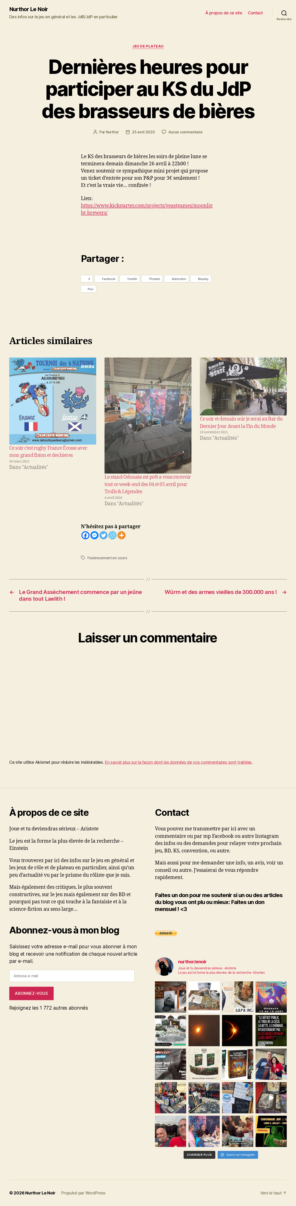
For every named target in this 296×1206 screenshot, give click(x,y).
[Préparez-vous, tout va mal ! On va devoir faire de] (271, 1030)
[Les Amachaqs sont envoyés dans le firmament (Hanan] (237, 997)
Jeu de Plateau (148, 46)
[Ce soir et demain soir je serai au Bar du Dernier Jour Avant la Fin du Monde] (243, 386)
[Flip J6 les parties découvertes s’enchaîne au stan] (204, 1131)
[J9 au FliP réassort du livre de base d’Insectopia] (271, 1097)
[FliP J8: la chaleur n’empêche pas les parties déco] (170, 1131)
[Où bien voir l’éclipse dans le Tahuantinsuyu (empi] (237, 1030)
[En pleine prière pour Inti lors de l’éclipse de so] (204, 1030)
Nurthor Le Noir (28, 9)
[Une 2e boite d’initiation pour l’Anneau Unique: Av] (204, 997)
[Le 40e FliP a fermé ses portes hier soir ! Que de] (271, 1064)
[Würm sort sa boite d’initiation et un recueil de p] (170, 997)
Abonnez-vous (31, 993)
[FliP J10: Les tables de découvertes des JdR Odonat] (237, 1097)
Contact (255, 12)
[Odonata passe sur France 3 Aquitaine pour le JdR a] (237, 1131)
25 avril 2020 (143, 132)
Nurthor (112, 132)
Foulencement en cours (107, 558)
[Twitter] (103, 535)
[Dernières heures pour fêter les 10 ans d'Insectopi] (204, 1064)
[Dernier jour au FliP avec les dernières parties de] (170, 1097)
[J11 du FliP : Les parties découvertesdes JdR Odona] (204, 1097)
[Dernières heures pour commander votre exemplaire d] (170, 1064)
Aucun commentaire (185, 132)
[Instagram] (112, 535)
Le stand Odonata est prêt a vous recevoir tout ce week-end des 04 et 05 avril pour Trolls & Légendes (148, 484)
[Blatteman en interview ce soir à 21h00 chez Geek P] (271, 1131)
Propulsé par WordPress (83, 1192)
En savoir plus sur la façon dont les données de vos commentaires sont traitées (178, 762)
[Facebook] (85, 535)
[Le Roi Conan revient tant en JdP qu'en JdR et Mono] (170, 1030)
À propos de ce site (223, 12)
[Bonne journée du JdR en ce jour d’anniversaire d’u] (237, 1064)
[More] (121, 535)
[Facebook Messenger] (94, 535)
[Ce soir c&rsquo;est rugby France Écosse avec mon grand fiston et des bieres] (52, 401)
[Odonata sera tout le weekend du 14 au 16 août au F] (271, 997)
